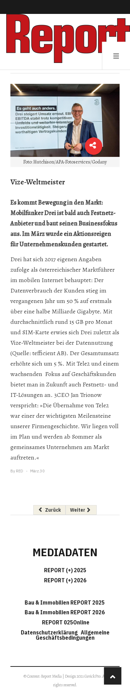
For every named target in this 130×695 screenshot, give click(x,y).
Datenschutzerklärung (50, 632)
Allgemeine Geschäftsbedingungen (73, 635)
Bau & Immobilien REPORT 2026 (65, 612)
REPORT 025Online (65, 622)
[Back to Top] (112, 676)
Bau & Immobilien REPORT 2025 (65, 602)
